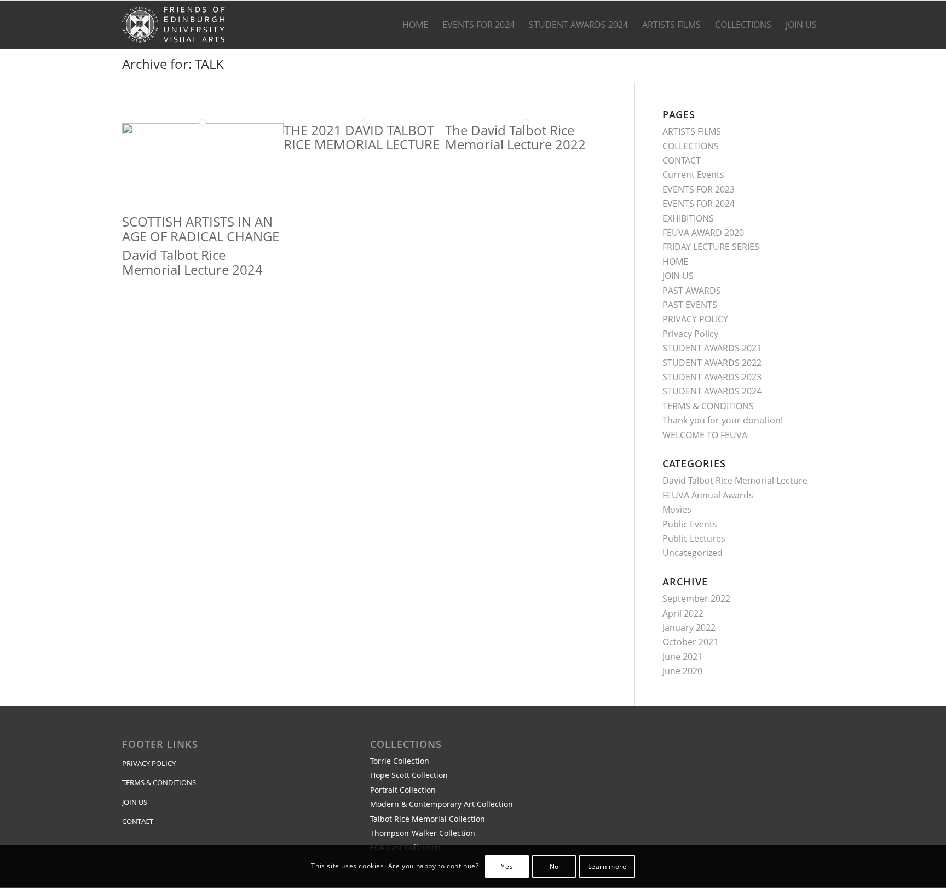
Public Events (689, 524)
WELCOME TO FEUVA (704, 435)
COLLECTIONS (690, 146)
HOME (675, 262)
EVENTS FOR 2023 (698, 189)
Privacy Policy (690, 334)
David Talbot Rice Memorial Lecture (734, 480)
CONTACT (681, 160)
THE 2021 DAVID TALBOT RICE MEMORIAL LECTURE (362, 137)
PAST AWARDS (691, 291)
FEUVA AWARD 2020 (703, 233)
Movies (676, 509)
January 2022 (689, 628)
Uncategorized (692, 553)
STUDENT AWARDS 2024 (712, 391)
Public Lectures (693, 538)
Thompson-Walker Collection (422, 833)
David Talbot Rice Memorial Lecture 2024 (192, 262)
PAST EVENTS (689, 305)
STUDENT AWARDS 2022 (712, 363)
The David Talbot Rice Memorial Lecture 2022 (515, 137)
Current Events (693, 175)
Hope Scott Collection (409, 775)
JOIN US (678, 276)
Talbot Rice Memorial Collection (427, 819)
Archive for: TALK (173, 64)
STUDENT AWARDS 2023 (712, 377)
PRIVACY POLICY (695, 319)
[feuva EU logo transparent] (174, 25)
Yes (507, 866)
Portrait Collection (403, 790)
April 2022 (682, 613)
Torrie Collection (399, 761)
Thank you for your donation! (722, 420)
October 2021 (690, 642)
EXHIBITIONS (688, 218)
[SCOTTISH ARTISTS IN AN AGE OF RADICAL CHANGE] (203, 131)
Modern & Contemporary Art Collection (441, 804)
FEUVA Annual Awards (707, 495)
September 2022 (696, 599)
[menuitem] (415, 25)
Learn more (607, 866)
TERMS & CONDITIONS (708, 406)
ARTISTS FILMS (691, 131)
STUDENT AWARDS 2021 (712, 348)
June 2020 (682, 671)
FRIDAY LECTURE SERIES (710, 247)
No (554, 866)
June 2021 (682, 657)
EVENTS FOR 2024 (698, 204)
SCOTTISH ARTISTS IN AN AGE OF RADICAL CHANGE (200, 228)
